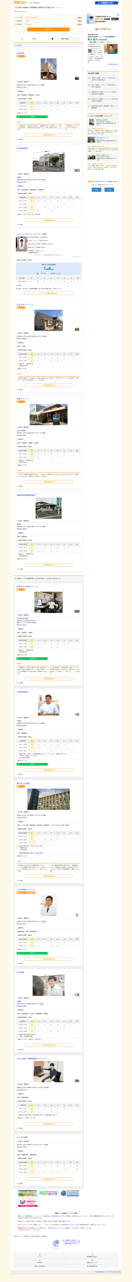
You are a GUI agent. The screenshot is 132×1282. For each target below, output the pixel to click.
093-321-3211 (21, 625)
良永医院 (20, 53)
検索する (48, 29)
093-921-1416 (21, 87)
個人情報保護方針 (92, 1266)
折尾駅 (19, 1001)
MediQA (39, 1262)
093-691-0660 (21, 1006)
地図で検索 (65, 39)
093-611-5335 (21, 1147)
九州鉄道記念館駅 (22, 618)
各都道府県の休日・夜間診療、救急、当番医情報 (103, 107)
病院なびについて (92, 1262)
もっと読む (41, 380)
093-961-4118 (21, 182)
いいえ (109, 189)
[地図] (43, 85)
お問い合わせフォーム (54, 1228)
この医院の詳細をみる (48, 135)
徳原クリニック (23, 399)
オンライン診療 (31, 234)
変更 (79, 17)
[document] (48, 96)
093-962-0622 (21, 435)
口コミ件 (21, 56)
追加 (79, 21)
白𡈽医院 (20, 972)
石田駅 (19, 177)
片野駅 (19, 721)
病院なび (20, 2)
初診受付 (32, 116)
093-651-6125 (21, 924)
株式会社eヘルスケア (59, 1216)
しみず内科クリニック (26, 890)
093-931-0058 (21, 725)
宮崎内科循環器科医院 (26, 495)
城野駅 (19, 524)
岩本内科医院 (22, 148)
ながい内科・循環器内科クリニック (31, 1059)
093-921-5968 (21, 529)
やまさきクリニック (25, 304)
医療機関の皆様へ (107, 3)
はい (96, 189)
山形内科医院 (22, 692)
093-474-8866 (21, 339)
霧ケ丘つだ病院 (23, 783)
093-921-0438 (21, 817)
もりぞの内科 (22, 1137)
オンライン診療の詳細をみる (48, 293)
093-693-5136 (21, 1090)
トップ (40, 1256)
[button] (90, 50)
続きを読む (26, 757)
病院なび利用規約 (39, 1266)
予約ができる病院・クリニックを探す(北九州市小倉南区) (104, 100)
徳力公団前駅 (21, 430)
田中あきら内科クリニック (28, 586)
